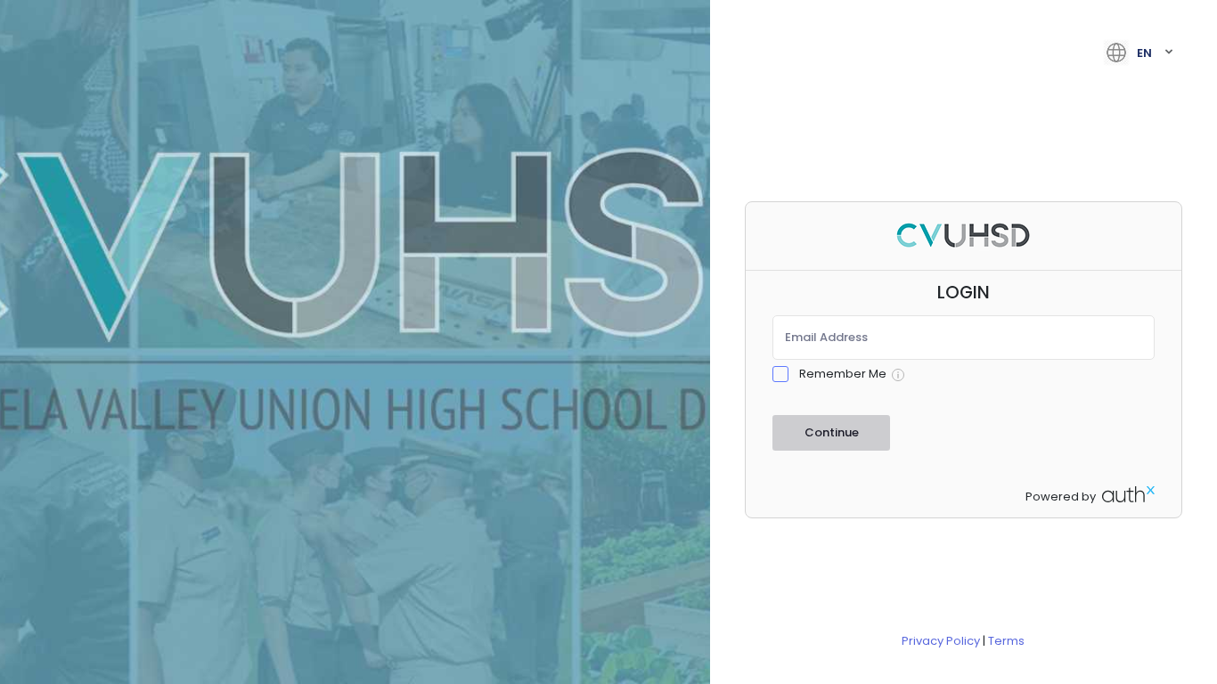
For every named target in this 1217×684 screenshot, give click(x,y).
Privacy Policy (941, 640)
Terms (1006, 640)
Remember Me (842, 373)
